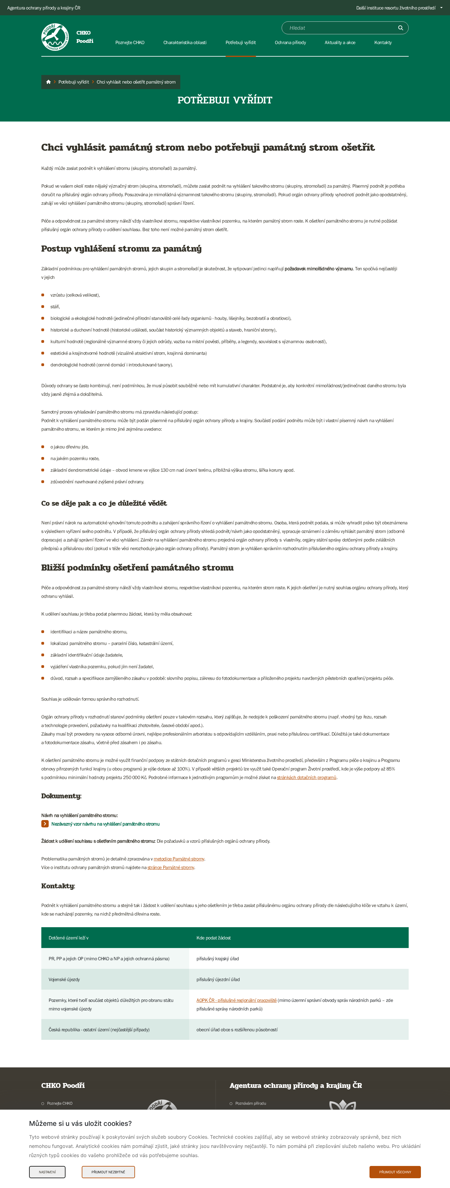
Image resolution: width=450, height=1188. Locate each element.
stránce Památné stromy (171, 867)
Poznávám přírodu (250, 1103)
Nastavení (47, 1172)
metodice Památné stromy (179, 858)
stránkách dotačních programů (306, 777)
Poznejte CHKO (60, 1103)
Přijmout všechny (395, 1172)
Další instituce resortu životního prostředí (396, 7)
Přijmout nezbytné (108, 1172)
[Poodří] (48, 82)
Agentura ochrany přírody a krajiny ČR (43, 7)
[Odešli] (400, 28)
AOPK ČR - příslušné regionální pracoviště (237, 1000)
